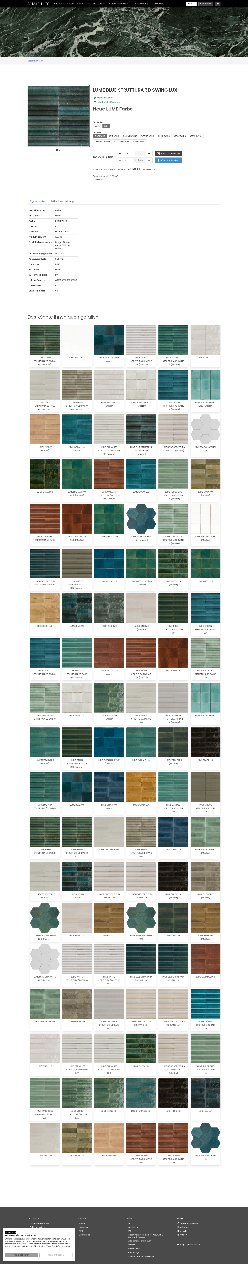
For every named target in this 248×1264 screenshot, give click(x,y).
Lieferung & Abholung (39, 1223)
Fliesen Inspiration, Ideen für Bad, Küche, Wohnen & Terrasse (145, 1236)
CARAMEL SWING (130, 136)
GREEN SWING (164, 136)
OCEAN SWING (195, 136)
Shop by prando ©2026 (189, 1244)
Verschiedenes (117, 3)
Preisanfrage (133, 1252)
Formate (98, 122)
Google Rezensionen (188, 1223)
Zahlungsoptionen (38, 1227)
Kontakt (159, 3)
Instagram (184, 1227)
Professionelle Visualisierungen (141, 1256)
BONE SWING (114, 136)
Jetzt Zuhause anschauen (139, 1241)
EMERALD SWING (147, 136)
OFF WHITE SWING (102, 141)
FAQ (129, 1231)
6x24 (106, 126)
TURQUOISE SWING (121, 141)
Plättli (56, 3)
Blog (130, 1223)
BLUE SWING (100, 136)
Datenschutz (84, 1235)
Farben (97, 132)
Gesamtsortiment (35, 61)
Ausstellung (141, 3)
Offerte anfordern (169, 160)
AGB (81, 1231)
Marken (97, 3)
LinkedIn (183, 1231)
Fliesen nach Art (76, 3)
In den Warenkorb (170, 153)
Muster (98, 126)
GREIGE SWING (179, 136)
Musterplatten (134, 1248)
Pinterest (183, 1235)
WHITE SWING (138, 141)
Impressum (84, 1227)
